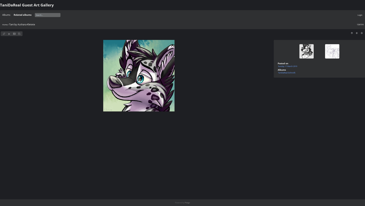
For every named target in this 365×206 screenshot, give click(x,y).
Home (5, 24)
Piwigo (187, 202)
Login (360, 15)
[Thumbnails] (351, 33)
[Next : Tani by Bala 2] (361, 33)
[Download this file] (19, 33)
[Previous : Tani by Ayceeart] (356, 33)
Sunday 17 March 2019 (287, 66)
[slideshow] (9, 33)
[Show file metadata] (14, 33)
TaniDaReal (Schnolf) (286, 72)
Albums (6, 14)
